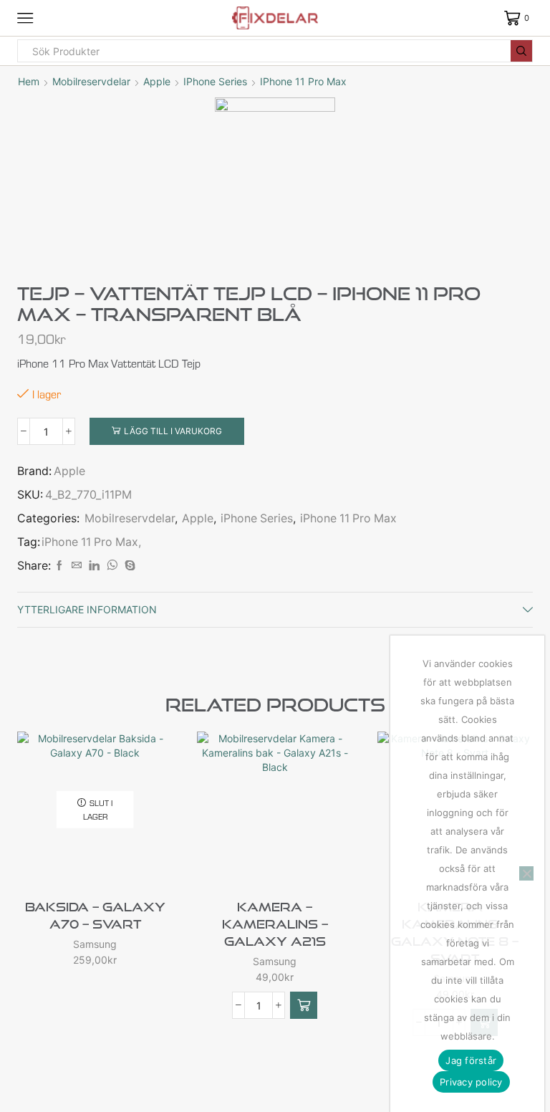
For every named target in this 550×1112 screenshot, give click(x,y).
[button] (303, 1005)
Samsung (95, 944)
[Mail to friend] (76, 566)
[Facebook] (59, 566)
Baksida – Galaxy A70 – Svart (95, 915)
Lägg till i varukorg (173, 431)
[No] (526, 873)
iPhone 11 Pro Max (303, 81)
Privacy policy (471, 1082)
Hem (28, 81)
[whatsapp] (112, 566)
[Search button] (521, 51)
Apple (156, 81)
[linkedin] (94, 566)
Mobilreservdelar (91, 81)
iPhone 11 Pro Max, (91, 542)
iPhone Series (215, 81)
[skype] (128, 566)
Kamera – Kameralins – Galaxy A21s (275, 924)
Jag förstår (470, 1060)
